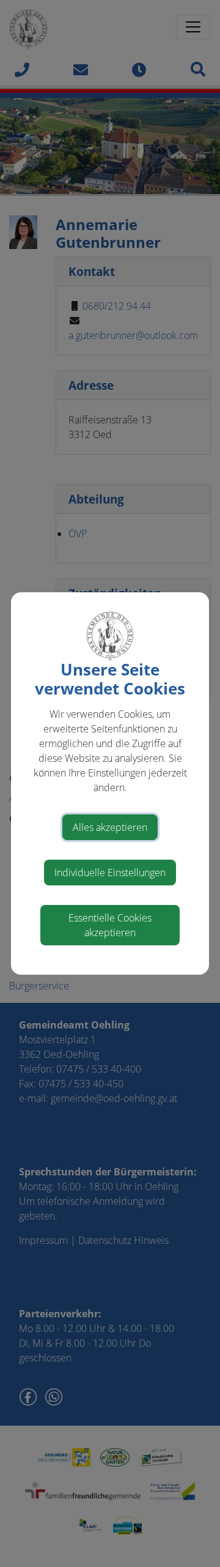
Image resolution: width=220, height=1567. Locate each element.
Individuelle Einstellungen (110, 872)
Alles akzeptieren (110, 827)
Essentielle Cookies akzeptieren (110, 925)
